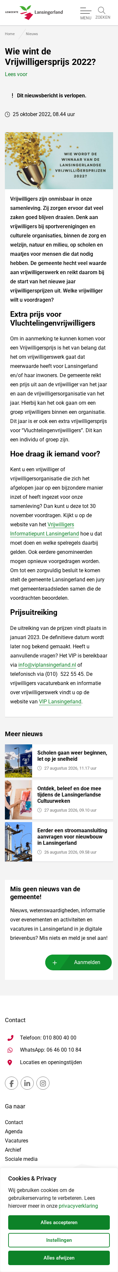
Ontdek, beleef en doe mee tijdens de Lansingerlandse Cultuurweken (69, 794)
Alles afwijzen (59, 1258)
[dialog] (59, 1220)
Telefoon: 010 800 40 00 (48, 1038)
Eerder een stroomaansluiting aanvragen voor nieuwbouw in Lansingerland (72, 836)
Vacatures (16, 1141)
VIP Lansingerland (60, 701)
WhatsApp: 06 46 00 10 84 (50, 1049)
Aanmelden (87, 962)
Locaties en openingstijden (51, 1062)
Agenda (14, 1131)
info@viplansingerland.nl (47, 665)
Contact (14, 1122)
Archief (13, 1150)
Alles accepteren (59, 1222)
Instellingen (59, 1240)
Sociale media (21, 1159)
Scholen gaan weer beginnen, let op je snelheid (72, 756)
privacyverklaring (78, 1206)
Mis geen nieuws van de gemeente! (45, 893)
